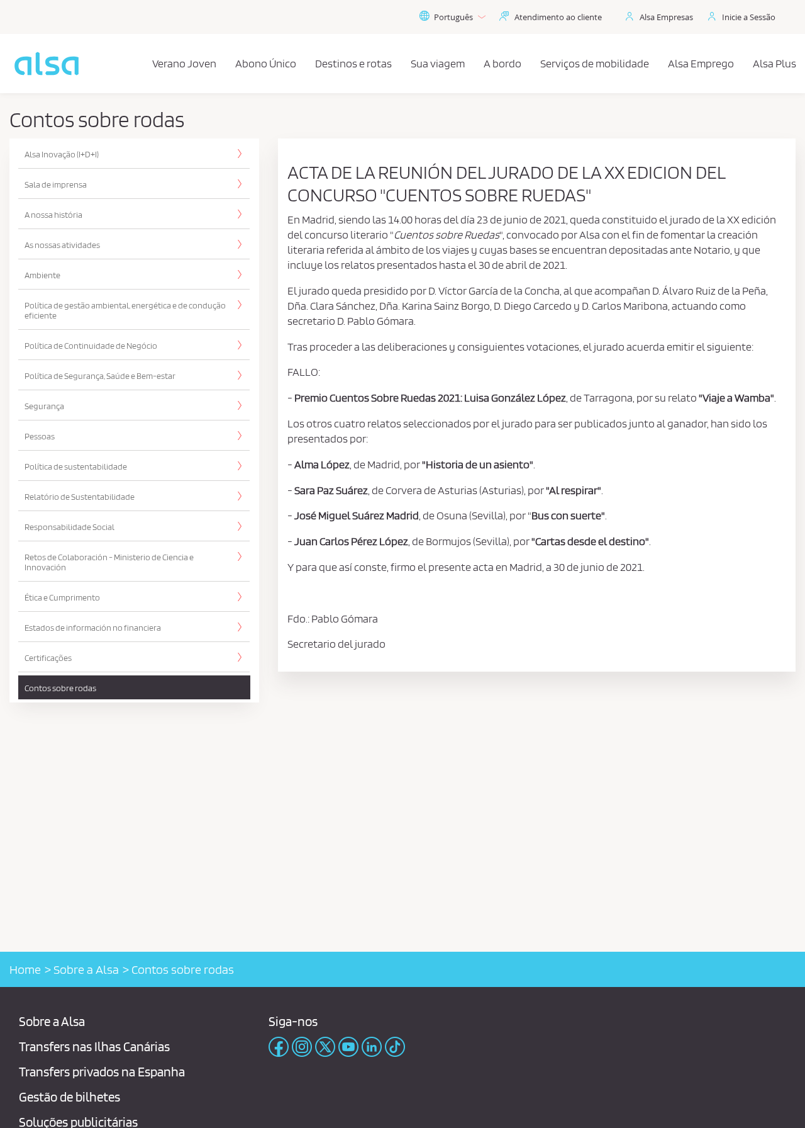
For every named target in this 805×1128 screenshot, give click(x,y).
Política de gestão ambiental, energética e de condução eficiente (125, 310)
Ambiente (42, 275)
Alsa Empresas (666, 17)
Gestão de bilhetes (69, 1097)
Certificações (48, 658)
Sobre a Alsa (86, 969)
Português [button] (453, 17)
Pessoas (40, 436)
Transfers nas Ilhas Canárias (94, 1046)
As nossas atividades (62, 245)
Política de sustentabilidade (76, 466)
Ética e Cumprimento (62, 597)
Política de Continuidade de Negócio (91, 346)
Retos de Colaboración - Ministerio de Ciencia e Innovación (109, 562)
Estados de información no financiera (93, 628)
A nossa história (53, 215)
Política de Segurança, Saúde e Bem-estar (100, 376)
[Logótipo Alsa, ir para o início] (46, 63)
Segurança (44, 406)
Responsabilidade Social (69, 527)
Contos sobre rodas (60, 688)
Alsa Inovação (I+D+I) (62, 154)
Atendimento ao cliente (558, 17)
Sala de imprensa (56, 184)
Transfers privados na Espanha (102, 1072)
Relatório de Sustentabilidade (80, 497)
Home (25, 969)
